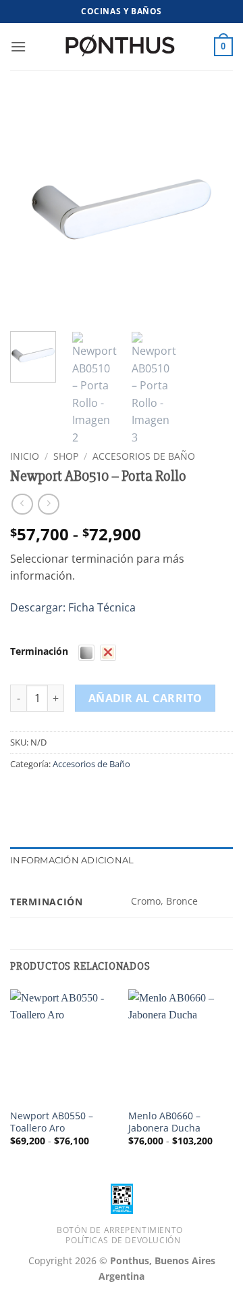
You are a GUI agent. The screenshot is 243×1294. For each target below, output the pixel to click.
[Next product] (21, 504)
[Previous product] (48, 504)
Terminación (39, 651)
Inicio (24, 456)
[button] (18, 46)
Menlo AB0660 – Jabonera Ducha (164, 1122)
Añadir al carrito (145, 698)
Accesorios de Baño (143, 456)
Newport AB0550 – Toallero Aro (51, 1122)
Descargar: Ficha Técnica (73, 607)
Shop (65, 456)
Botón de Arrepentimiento (120, 1230)
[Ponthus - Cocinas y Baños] (121, 46)
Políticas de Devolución (122, 1240)
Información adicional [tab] (72, 860)
